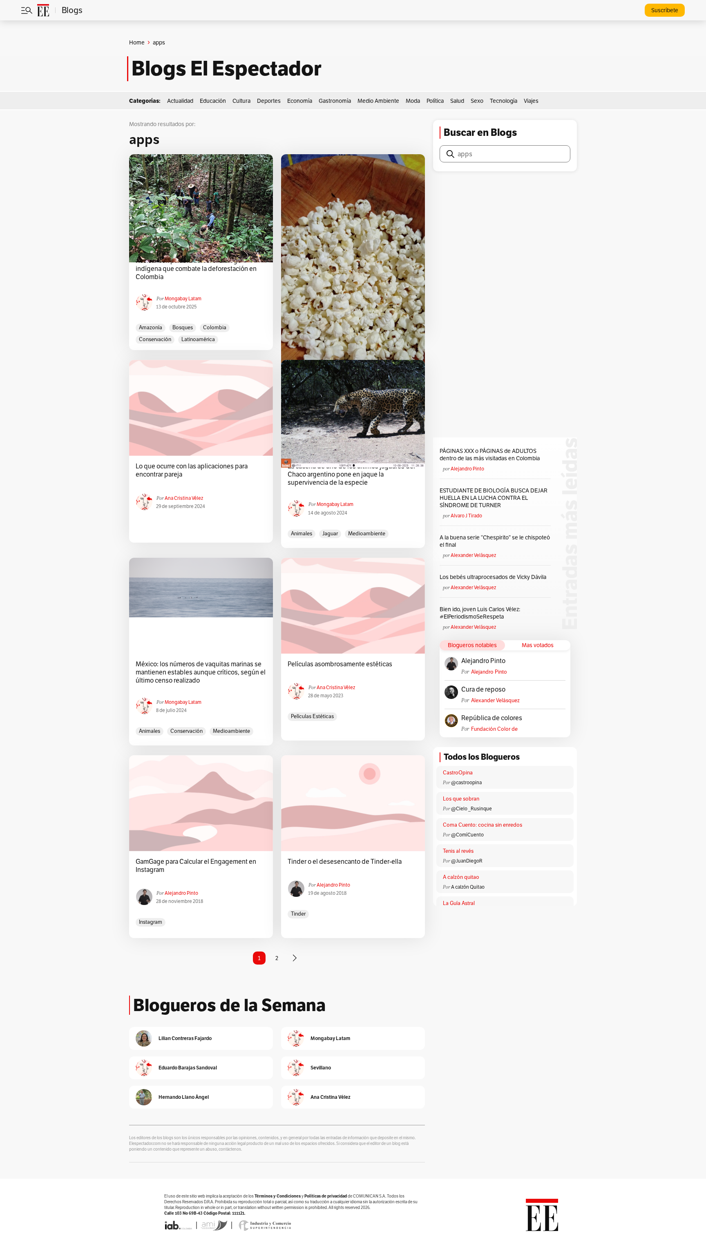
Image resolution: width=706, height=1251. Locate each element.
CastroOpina (458, 772)
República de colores (491, 718)
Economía (299, 100)
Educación (213, 100)
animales (301, 533)
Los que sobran (461, 798)
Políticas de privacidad (325, 1196)
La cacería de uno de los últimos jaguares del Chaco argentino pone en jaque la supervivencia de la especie (351, 474)
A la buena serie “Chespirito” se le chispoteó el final (495, 541)
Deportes (269, 100)
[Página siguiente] (294, 958)
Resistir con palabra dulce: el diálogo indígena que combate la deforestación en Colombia (196, 269)
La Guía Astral (459, 903)
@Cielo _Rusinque (471, 808)
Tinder (298, 913)
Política (435, 100)
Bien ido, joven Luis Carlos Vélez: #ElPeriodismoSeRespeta (480, 613)
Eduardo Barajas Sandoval (188, 1068)
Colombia (214, 327)
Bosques (182, 327)
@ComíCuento (467, 835)
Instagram (150, 921)
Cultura (241, 100)
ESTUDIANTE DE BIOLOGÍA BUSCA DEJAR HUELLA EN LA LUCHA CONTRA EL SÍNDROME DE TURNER (493, 498)
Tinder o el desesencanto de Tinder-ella (345, 862)
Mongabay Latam (183, 298)
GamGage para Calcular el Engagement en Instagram (196, 866)
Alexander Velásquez (473, 555)
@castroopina (466, 782)
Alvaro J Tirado (466, 515)
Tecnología (503, 100)
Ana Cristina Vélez (184, 498)
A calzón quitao (461, 877)
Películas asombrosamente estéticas (340, 664)
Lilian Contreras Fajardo (185, 1038)
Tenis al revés (458, 850)
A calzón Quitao (468, 887)
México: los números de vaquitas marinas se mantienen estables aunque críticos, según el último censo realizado (201, 672)
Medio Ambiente (378, 100)
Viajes (531, 100)
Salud (457, 100)
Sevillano (321, 1068)
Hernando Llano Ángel (184, 1097)
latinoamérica (198, 339)
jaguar (330, 533)
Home (137, 42)
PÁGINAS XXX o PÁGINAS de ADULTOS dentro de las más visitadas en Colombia (490, 454)
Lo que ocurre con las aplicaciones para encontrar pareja (192, 470)
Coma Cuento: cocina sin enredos (482, 824)
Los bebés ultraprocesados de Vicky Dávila (494, 577)
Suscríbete (664, 10)
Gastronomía (335, 100)
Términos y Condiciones (278, 1196)
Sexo (477, 100)
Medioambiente (366, 533)
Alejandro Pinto (181, 893)
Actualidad (180, 100)
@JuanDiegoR (467, 861)
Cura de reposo (483, 689)
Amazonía (150, 327)
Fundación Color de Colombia (494, 728)
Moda (413, 100)
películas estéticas (312, 716)
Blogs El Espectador (227, 68)
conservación (155, 339)
